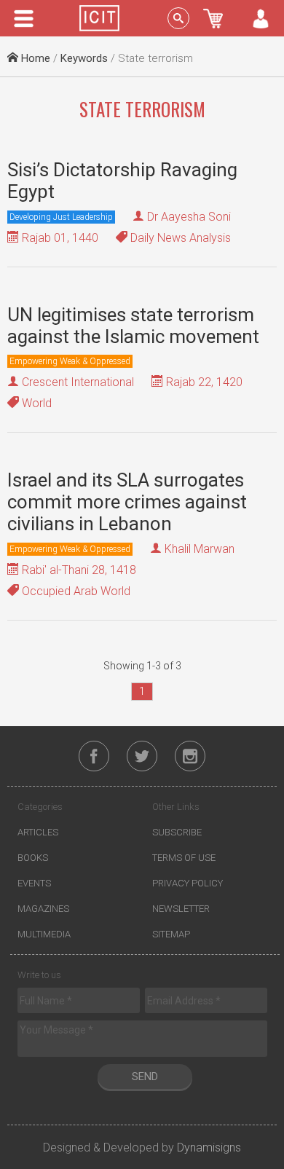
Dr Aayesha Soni (189, 217)
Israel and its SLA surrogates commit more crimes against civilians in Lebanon (127, 502)
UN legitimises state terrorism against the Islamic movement (133, 325)
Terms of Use (184, 857)
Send (145, 1076)
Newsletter (181, 908)
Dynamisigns (209, 1147)
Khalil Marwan (199, 549)
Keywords (84, 58)
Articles (37, 832)
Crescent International (78, 382)
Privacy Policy (187, 883)
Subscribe (177, 832)
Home (34, 58)
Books (32, 857)
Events (34, 883)
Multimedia (44, 934)
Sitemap (171, 934)
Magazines (43, 908)
